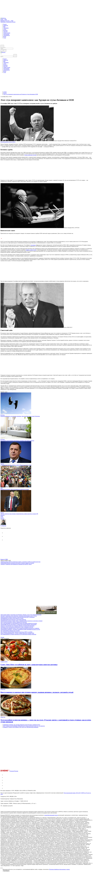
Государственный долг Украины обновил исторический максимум (17, 625)
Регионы (3, 415)
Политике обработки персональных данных (59, 869)
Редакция (12, 771)
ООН (2, 516)
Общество (3, 689)
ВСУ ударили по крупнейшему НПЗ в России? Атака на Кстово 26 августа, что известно (24, 726)
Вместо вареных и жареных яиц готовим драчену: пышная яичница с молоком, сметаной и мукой (37, 692)
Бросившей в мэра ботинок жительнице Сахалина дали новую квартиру (17, 440)
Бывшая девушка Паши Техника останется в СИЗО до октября (16, 631)
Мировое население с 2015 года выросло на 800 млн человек (15, 489)
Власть (2, 512)
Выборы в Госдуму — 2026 (7, 20)
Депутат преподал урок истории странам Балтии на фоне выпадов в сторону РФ (19, 513)
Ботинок (2, 515)
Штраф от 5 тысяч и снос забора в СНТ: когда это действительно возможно (20, 727)
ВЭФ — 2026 (4, 19)
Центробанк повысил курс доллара (10, 630)
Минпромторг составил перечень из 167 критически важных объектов (18, 634)
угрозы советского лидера (30, 155)
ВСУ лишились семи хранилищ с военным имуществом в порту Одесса (19, 615)
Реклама (16, 771)
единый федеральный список (51, 815)
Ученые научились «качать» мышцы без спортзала (14, 622)
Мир (2, 488)
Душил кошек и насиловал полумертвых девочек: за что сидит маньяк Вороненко (21, 614)
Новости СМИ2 (4, 559)
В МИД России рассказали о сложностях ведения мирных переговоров (18, 624)
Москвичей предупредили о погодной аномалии (13, 619)
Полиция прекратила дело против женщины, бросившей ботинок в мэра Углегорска (20, 416)
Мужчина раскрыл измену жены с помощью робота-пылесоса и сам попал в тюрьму (21, 620)
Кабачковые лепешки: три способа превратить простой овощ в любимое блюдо (21, 724)
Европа (2, 463)
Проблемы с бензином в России (8, 21)
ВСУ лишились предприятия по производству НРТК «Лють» (16, 564)
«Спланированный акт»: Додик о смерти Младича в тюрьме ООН (16, 465)
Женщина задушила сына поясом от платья (12, 618)
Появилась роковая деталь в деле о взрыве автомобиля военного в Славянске (20, 628)
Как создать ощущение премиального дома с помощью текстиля (17, 627)
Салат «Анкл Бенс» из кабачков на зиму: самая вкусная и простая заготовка (29, 664)
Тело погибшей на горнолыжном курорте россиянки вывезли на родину (19, 623)
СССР (2, 517)
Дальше (2, 637)
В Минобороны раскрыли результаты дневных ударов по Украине (17, 563)
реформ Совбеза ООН (31, 249)
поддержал (33, 245)
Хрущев (2, 518)
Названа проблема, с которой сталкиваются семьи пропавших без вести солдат (20, 629)
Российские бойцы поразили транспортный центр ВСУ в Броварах (18, 617)
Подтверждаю (6, 870)
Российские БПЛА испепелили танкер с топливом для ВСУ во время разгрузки (20, 561)
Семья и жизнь (4, 661)
